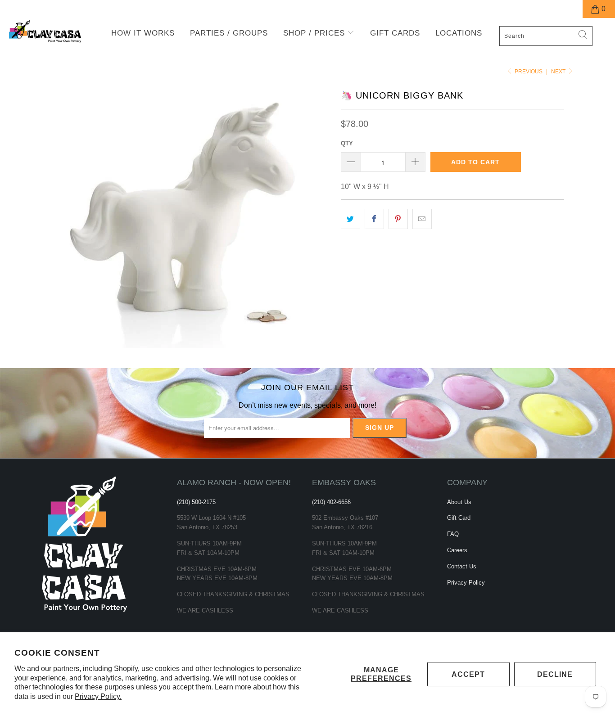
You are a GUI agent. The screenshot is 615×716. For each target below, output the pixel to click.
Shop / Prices (315, 33)
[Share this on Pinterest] (398, 219)
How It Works (143, 33)
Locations (458, 33)
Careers (457, 550)
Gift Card (458, 517)
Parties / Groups (229, 33)
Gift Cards (395, 33)
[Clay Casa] (54, 31)
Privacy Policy (466, 582)
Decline (555, 674)
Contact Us (461, 566)
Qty (347, 143)
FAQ (453, 534)
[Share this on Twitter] (350, 219)
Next (559, 71)
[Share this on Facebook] (374, 219)
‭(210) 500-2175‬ (196, 502)
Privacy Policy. (98, 696)
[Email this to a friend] (422, 219)
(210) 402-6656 (331, 502)
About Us (459, 502)
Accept (468, 674)
